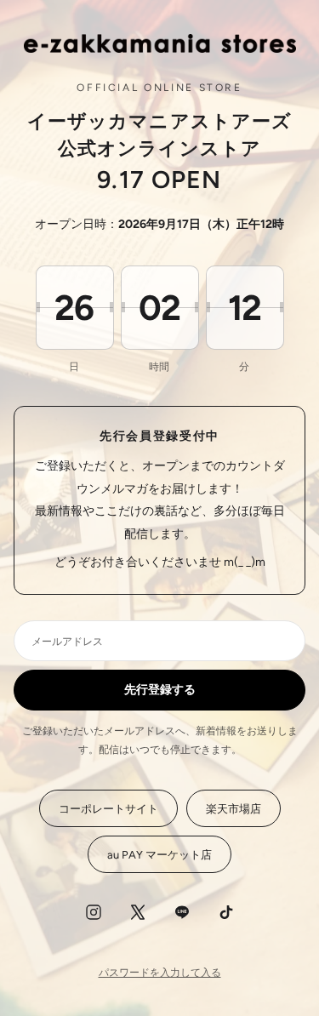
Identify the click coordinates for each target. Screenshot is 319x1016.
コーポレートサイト (108, 808)
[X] (137, 912)
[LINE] (182, 912)
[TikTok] (226, 912)
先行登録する (160, 689)
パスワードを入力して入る (160, 973)
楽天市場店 (233, 808)
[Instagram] (93, 912)
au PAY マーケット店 (159, 854)
